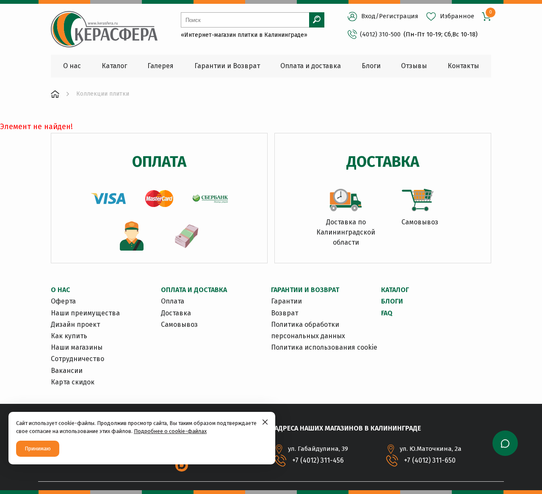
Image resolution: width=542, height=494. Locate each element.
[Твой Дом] (55, 94)
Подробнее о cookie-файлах (170, 431)
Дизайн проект (75, 324)
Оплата (172, 301)
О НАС (60, 290)
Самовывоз (179, 324)
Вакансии (67, 371)
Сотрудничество (77, 359)
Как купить (69, 336)
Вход (368, 16)
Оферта (63, 301)
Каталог (395, 290)
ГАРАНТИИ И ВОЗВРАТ (305, 290)
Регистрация (398, 16)
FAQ (387, 313)
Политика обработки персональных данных (308, 330)
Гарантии (286, 301)
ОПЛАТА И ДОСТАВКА (194, 290)
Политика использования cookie (324, 347)
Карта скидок (72, 382)
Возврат (284, 313)
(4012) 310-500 (380, 34)
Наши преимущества (85, 313)
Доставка (176, 313)
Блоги (392, 301)
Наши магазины (76, 347)
